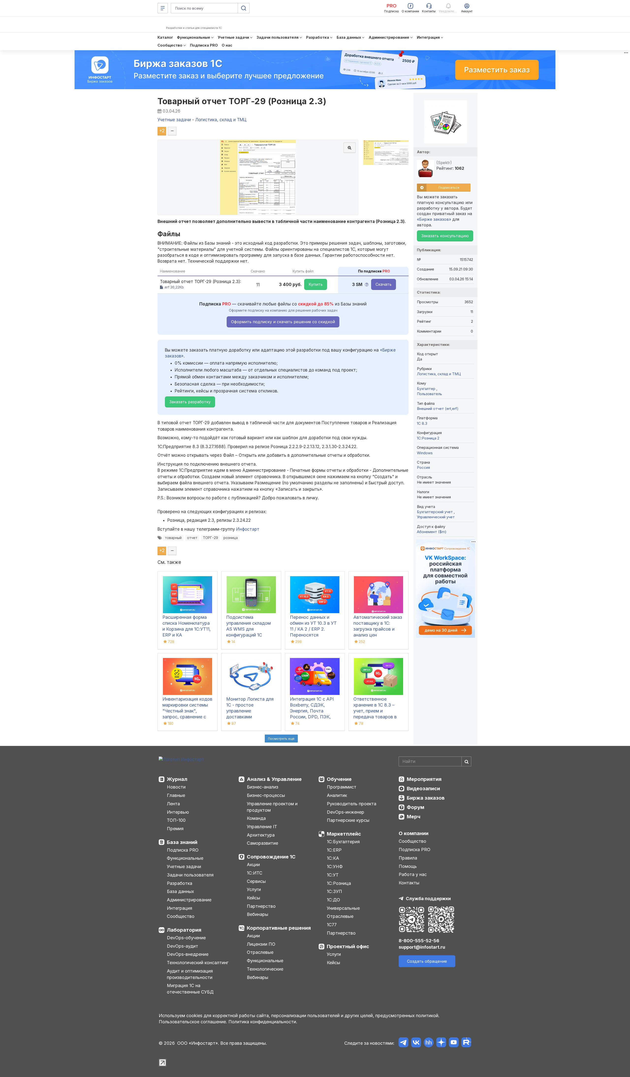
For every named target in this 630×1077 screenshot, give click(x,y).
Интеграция (179, 908)
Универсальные (343, 908)
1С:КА (333, 858)
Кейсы (253, 897)
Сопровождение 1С (271, 857)
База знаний (182, 842)
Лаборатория (184, 930)
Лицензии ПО (261, 944)
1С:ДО (333, 899)
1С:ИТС (254, 872)
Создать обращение (427, 961)
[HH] (429, 1043)
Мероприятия (424, 779)
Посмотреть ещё (281, 738)
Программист (341, 787)
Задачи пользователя (190, 874)
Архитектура (261, 835)
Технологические (265, 969)
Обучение (339, 779)
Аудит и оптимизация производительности (190, 974)
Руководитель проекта (351, 803)
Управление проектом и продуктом (272, 807)
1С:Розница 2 (428, 438)
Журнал (177, 779)
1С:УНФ (335, 866)
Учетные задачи (184, 866)
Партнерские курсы (348, 820)
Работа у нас (413, 874)
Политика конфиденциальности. (262, 1021)
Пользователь (429, 393)
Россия (423, 467)
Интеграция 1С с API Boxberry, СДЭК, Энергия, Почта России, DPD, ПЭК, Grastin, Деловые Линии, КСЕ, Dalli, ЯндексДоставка (312, 716)
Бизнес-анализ (262, 787)
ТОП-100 (176, 820)
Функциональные (185, 858)
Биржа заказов (426, 798)
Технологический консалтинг (197, 962)
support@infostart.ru (422, 947)
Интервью (178, 812)
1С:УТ (333, 874)
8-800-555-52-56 (419, 940)
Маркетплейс (344, 834)
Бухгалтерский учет (435, 511)
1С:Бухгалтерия (343, 841)
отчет (192, 538)
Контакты (409, 882)
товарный (173, 538)
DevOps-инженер (345, 812)
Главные (176, 795)
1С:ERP (334, 850)
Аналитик (337, 795)
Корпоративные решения (279, 928)
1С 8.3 (422, 423)
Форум (415, 807)
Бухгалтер (426, 388)
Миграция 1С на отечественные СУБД (190, 988)
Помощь (408, 866)
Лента (173, 803)
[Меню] (163, 8)
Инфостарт (247, 529)
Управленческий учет (436, 517)
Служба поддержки (428, 898)
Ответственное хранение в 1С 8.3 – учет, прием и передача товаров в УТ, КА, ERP (375, 710)
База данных (180, 891)
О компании (413, 833)
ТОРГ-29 (210, 538)
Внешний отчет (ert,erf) (437, 408)
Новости (176, 787)
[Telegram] (403, 1043)
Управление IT (262, 826)
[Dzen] (441, 1043)
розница (230, 538)
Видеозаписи (423, 788)
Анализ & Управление (274, 779)
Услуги (254, 889)
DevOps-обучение (186, 937)
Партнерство (261, 906)
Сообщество (180, 916)
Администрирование (189, 899)
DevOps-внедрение (187, 954)
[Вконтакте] (416, 1043)
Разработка (179, 883)
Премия (175, 828)
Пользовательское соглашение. (193, 1021)
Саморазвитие (262, 843)
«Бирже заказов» (434, 219)
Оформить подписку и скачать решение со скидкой (283, 321)
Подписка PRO (183, 850)
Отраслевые (260, 952)
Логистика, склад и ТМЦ (439, 373)
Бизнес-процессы (266, 795)
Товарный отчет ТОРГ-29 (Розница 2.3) (242, 101)
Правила (408, 857)
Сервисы (256, 881)
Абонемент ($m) (431, 531)
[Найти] (466, 761)
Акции (253, 864)
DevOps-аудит (182, 946)
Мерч (413, 817)
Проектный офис (348, 946)
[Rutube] (466, 1043)
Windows (425, 453)
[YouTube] (454, 1043)
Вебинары (257, 914)
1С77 (332, 924)
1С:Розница (339, 883)
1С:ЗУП (334, 891)
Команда (256, 818)
